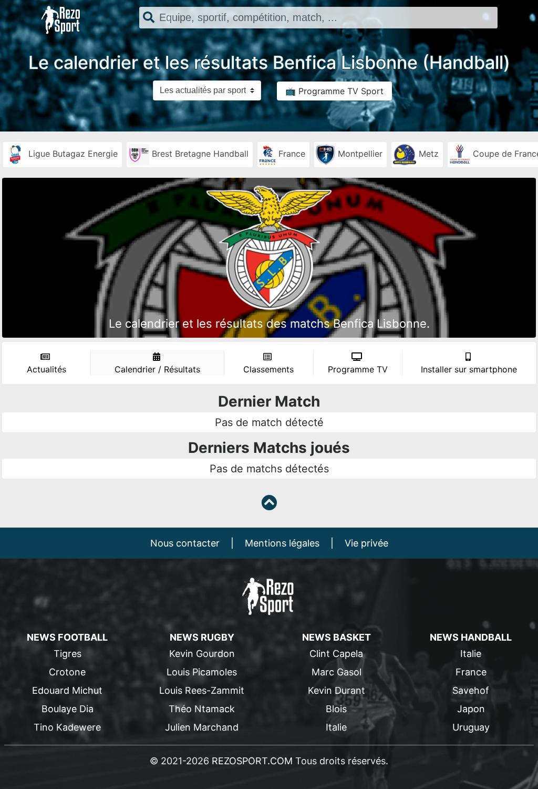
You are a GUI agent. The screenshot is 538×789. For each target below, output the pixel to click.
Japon (471, 708)
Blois (336, 708)
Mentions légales (282, 543)
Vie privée (366, 543)
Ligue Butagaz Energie (72, 153)
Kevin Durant (336, 690)
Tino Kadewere (67, 727)
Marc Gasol (336, 671)
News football (67, 637)
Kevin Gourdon (202, 653)
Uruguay (471, 727)
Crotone (67, 671)
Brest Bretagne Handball (199, 153)
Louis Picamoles (202, 671)
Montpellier (358, 153)
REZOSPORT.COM (252, 760)
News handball (471, 637)
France (290, 153)
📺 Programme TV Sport (334, 91)
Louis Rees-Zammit (201, 690)
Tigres (67, 653)
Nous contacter (185, 543)
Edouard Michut (67, 690)
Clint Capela (336, 653)
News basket (336, 637)
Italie (336, 727)
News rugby (202, 637)
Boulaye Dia (68, 708)
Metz (427, 153)
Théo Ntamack (202, 708)
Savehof (470, 690)
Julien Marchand (202, 727)
